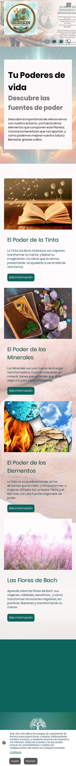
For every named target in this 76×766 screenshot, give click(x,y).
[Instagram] (47, 41)
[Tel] (68, 41)
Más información (21, 391)
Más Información (21, 277)
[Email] (61, 41)
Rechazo (31, 761)
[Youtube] (54, 41)
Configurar (15, 752)
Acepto (15, 761)
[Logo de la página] (20, 18)
